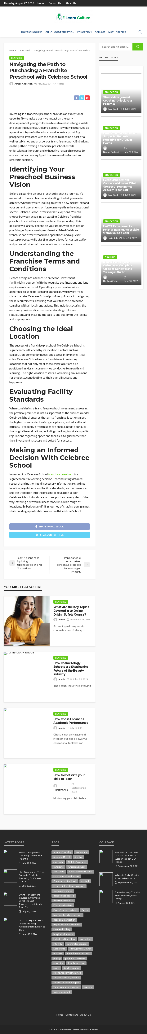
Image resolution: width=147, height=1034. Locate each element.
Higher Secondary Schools (66, 924)
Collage (100, 32)
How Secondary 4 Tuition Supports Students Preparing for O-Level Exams (119, 138)
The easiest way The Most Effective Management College (127, 895)
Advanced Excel (61, 857)
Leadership (59, 948)
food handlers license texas (67, 915)
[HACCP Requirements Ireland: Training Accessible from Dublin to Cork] (10, 924)
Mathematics (117, 32)
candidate (58, 866)
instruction (85, 939)
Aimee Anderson (24, 83)
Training (110, 257)
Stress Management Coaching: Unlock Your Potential (117, 100)
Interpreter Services (77, 943)
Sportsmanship (71, 967)
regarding (58, 963)
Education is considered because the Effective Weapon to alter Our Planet (127, 857)
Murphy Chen (60, 789)
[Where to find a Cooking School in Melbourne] (106, 879)
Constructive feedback (65, 881)
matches (57, 953)
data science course (63, 895)
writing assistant (61, 992)
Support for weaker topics (66, 982)
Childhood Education (59, 32)
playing (56, 958)
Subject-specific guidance (66, 977)
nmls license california (78, 953)
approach (58, 862)
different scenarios (63, 900)
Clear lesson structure (80, 871)
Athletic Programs (77, 862)
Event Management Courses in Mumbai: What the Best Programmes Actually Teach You (119, 185)
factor (85, 910)
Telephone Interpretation (66, 987)
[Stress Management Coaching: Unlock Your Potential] (10, 856)
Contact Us (55, 3)
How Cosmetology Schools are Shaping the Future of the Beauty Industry (70, 668)
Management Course (80, 948)
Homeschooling (31, 32)
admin (62, 619)
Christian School (76, 866)
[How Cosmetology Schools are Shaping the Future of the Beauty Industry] (19, 653)
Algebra (78, 857)
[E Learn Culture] (73, 16)
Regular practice (76, 963)
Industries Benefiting (64, 939)
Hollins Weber (110, 281)
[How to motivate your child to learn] (31, 789)
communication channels (66, 876)
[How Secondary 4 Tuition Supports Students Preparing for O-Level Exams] (10, 876)
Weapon (88, 987)
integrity (57, 943)
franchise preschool (60, 474)
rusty (56, 967)
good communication (64, 919)
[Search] (140, 32)
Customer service (62, 890)
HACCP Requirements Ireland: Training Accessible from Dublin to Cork (121, 229)
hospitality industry (63, 934)
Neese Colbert (111, 152)
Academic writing (62, 852)
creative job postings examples (69, 886)
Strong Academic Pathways (67, 972)
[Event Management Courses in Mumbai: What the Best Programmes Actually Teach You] (10, 898)
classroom (58, 871)
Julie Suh (113, 238)
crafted (85, 881)
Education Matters (62, 905)
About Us (70, 3)
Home (41, 3)
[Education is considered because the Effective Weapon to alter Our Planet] (106, 856)
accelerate (81, 852)
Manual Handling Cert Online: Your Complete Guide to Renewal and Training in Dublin (117, 267)
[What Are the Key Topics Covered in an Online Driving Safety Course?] (27, 621)
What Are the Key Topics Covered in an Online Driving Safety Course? (71, 610)
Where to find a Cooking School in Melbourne (127, 876)
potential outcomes (75, 958)
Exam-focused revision (65, 910)
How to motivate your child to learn (69, 777)
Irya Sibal (113, 108)
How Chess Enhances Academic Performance (70, 721)
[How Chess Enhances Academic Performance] (31, 733)
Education (84, 32)
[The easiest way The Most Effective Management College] (106, 896)
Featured (16, 58)
